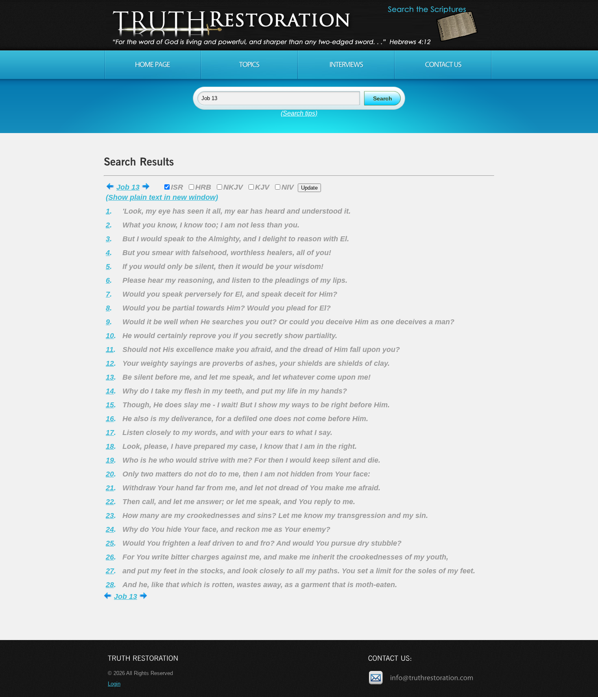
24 (110, 529)
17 (110, 432)
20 (110, 474)
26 (110, 557)
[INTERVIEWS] (346, 64)
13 (110, 377)
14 (110, 391)
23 (110, 515)
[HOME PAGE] (153, 64)
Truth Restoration (298, 25)
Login (114, 684)
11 (109, 349)
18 (110, 446)
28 (110, 585)
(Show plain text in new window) (162, 197)
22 (110, 502)
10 (110, 336)
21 (110, 488)
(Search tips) (299, 113)
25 (110, 543)
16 (110, 419)
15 (110, 405)
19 (110, 460)
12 (110, 363)
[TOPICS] (249, 64)
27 (110, 571)
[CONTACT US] (443, 64)
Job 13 (128, 187)
